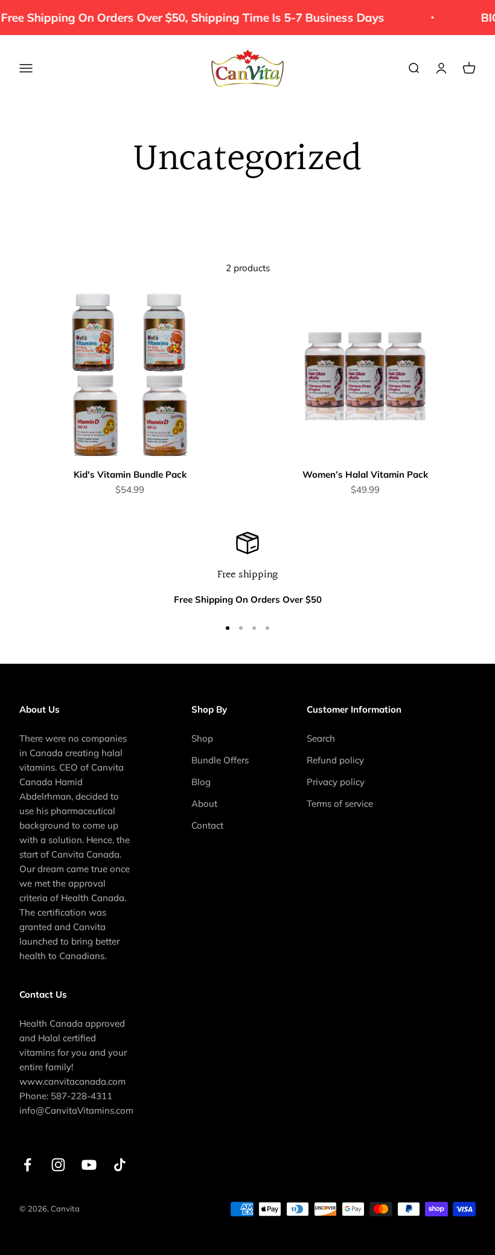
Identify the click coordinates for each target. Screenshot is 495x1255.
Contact (207, 825)
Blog (201, 782)
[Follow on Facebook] (27, 1165)
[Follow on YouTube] (89, 1165)
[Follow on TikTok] (120, 1165)
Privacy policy (336, 782)
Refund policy (335, 760)
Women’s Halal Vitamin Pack (365, 474)
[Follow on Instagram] (58, 1165)
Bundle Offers (220, 760)
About (204, 803)
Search (321, 738)
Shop (202, 738)
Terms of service (340, 803)
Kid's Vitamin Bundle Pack (130, 474)
